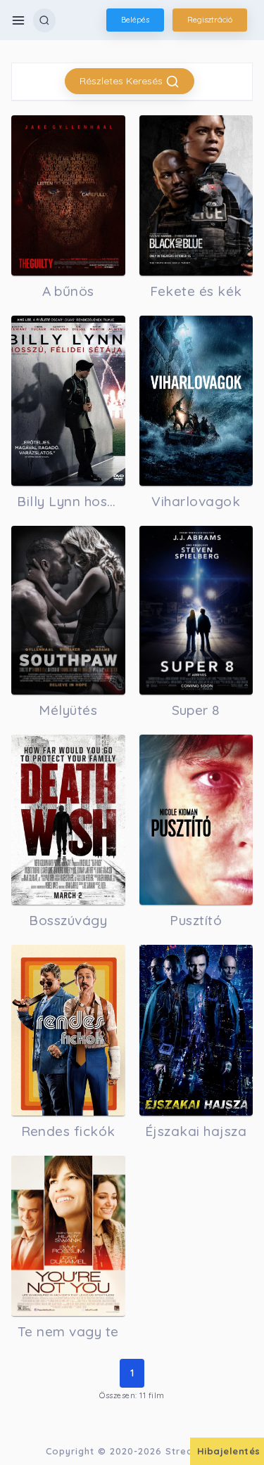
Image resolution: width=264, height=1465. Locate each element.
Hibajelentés (228, 1451)
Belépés (135, 20)
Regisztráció (209, 20)
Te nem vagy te (68, 1331)
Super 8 (196, 710)
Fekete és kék (196, 291)
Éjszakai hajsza (196, 1131)
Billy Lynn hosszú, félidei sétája (68, 501)
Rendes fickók (68, 1131)
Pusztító (196, 920)
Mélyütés (68, 710)
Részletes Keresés (122, 81)
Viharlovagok (195, 501)
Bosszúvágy (68, 920)
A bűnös (68, 291)
